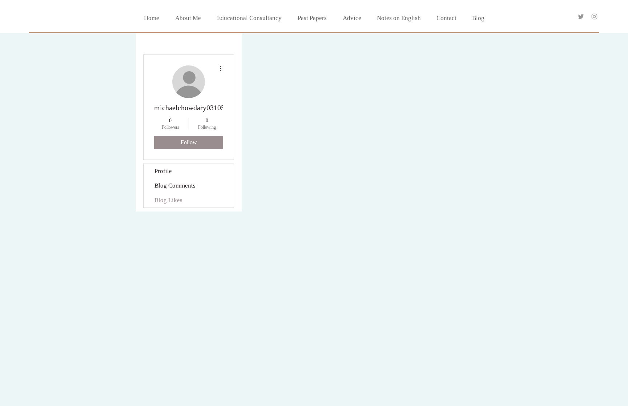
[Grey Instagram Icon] (594, 16)
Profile (163, 171)
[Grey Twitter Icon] (581, 16)
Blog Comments (175, 185)
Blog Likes (168, 200)
